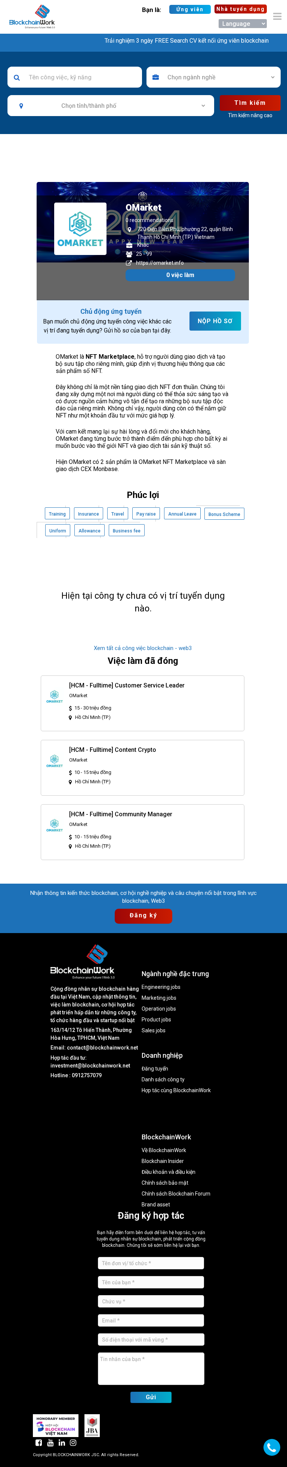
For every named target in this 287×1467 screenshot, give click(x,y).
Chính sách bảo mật (165, 1183)
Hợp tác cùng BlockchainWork (176, 1090)
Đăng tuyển (155, 1069)
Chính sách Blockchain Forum (176, 1194)
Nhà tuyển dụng (240, 9)
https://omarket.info (160, 263)
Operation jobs (159, 1009)
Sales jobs (154, 1030)
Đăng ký (143, 915)
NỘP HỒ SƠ (215, 321)
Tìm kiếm (250, 102)
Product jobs (156, 1020)
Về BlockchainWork (164, 1150)
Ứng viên (190, 9)
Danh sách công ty (163, 1079)
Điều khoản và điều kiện (168, 1172)
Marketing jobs (159, 998)
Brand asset (156, 1205)
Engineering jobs (161, 987)
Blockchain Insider (163, 1161)
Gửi (151, 1397)
